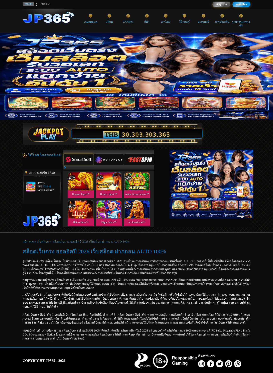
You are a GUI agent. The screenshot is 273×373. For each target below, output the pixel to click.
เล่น (80, 185)
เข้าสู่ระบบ (221, 4)
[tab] (79, 159)
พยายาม (81, 176)
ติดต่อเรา (45, 3)
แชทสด (28, 3)
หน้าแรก (28, 241)
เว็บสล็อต (43, 241)
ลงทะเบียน (241, 4)
